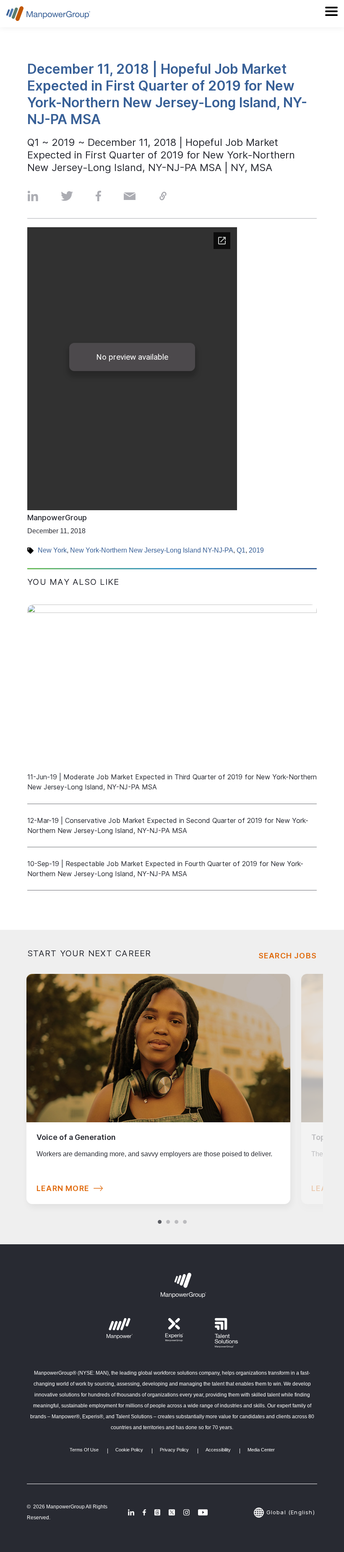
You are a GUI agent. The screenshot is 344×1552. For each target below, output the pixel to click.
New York (52, 550)
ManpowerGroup (57, 517)
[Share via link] (163, 196)
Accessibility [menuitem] (218, 1449)
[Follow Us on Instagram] (186, 1512)
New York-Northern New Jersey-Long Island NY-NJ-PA (151, 550)
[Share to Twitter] (67, 196)
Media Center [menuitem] (261, 1449)
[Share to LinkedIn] (32, 196)
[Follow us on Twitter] (157, 1512)
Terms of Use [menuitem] (84, 1449)
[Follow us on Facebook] (144, 1512)
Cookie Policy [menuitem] (129, 1449)
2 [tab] (168, 1213)
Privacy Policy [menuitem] (174, 1449)
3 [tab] (176, 1213)
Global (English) (290, 1512)
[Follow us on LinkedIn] (131, 1512)
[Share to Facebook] (98, 196)
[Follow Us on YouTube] (203, 1512)
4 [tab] (184, 1213)
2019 (256, 550)
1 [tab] (159, 1213)
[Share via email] (130, 196)
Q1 (241, 550)
